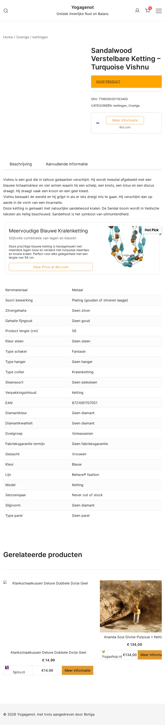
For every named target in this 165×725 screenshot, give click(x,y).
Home (8, 37)
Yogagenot (82, 7)
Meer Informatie (125, 120)
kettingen (40, 37)
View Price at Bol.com (51, 267)
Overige (22, 37)
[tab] (20, 164)
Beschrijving (21, 164)
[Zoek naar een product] (6, 10)
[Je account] (137, 10)
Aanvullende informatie (67, 164)
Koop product (108, 81)
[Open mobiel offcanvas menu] (159, 10)
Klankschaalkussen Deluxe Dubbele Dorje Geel (48, 652)
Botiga (89, 714)
